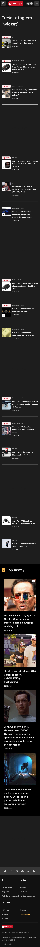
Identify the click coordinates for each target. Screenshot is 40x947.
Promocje (6, 918)
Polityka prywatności (10, 896)
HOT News (6, 910)
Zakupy (23, 910)
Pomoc (23, 887)
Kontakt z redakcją (27, 896)
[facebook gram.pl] (11, 871)
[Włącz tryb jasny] (29, 3)
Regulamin (6, 891)
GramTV (5, 914)
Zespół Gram (7, 887)
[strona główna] (15, 3)
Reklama (23, 891)
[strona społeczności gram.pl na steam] (28, 871)
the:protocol (25, 914)
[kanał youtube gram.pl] (17, 871)
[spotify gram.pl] (23, 871)
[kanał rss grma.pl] (34, 871)
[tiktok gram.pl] (5, 871)
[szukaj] (3, 3)
